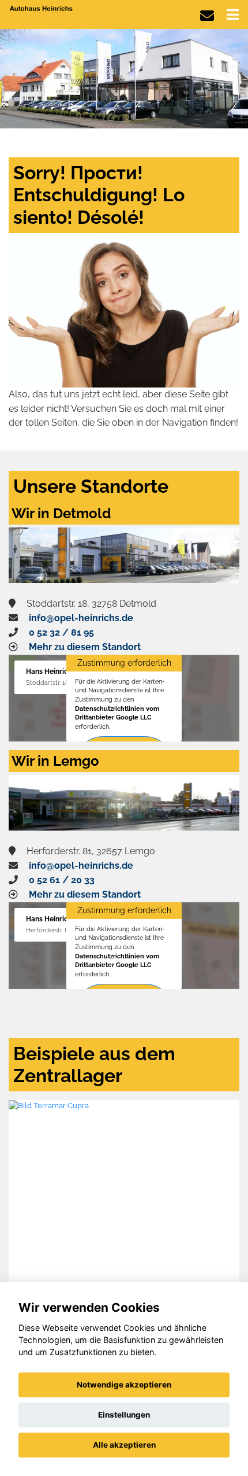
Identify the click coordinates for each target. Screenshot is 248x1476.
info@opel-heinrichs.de (81, 617)
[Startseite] (41, 7)
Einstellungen (124, 1414)
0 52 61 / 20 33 (62, 879)
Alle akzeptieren (124, 1444)
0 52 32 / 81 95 (61, 632)
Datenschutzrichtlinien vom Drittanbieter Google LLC (117, 713)
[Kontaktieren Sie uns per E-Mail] (207, 16)
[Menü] (232, 14)
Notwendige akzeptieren (124, 1384)
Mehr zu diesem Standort (85, 646)
